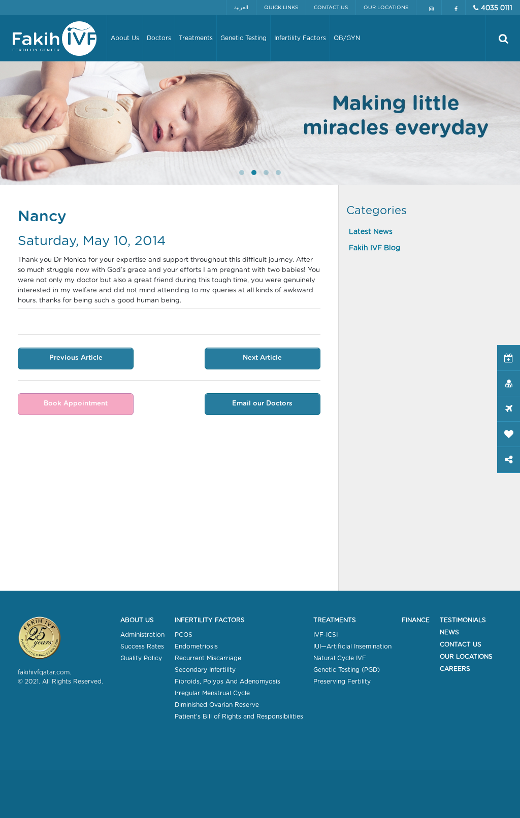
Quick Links (281, 7)
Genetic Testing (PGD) (346, 670)
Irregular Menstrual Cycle (212, 693)
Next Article (262, 358)
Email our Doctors (262, 403)
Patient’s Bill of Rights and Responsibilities (239, 716)
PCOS (183, 635)
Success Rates (142, 646)
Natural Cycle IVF (339, 658)
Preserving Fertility (342, 681)
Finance (416, 620)
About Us (137, 620)
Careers (455, 669)
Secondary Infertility (205, 670)
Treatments (334, 620)
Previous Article (76, 358)
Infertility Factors (210, 620)
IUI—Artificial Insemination (352, 646)
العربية (241, 7)
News (449, 632)
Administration (142, 635)
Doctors (159, 38)
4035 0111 (496, 8)
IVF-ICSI (325, 635)
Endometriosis (196, 646)
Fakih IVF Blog (374, 248)
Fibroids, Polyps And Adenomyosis (227, 681)
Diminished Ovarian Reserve (217, 705)
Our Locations (386, 7)
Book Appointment (76, 403)
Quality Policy (141, 658)
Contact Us (331, 7)
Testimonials (463, 620)
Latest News (371, 231)
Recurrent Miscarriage (208, 658)
